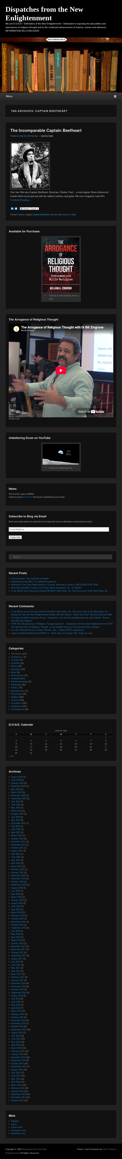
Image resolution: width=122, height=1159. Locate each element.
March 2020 (16, 897)
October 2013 (17, 1100)
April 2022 (15, 832)
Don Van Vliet (56, 215)
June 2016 (16, 1002)
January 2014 (17, 1091)
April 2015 (15, 1045)
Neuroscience (17, 675)
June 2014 (16, 1076)
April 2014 (15, 1082)
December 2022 (18, 823)
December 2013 (18, 1094)
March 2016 (16, 1011)
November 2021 (18, 845)
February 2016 (17, 1014)
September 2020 (18, 885)
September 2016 (18, 992)
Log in (14, 1124)
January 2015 (17, 1054)
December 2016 (18, 983)
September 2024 (18, 798)
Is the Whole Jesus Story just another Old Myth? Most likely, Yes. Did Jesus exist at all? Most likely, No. (59, 591)
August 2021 (17, 851)
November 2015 (18, 1023)
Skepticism (16, 706)
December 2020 (18, 875)
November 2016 (18, 986)
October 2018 (17, 925)
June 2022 (16, 829)
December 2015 (18, 1020)
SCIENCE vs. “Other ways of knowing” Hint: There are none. (65, 633)
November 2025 (18, 786)
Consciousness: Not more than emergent (30, 578)
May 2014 (15, 1079)
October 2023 (17, 814)
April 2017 (15, 971)
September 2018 (18, 928)
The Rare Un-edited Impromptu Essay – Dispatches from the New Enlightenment (48, 618)
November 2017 (18, 949)
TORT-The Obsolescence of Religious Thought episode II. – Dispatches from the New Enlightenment (57, 624)
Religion (14, 697)
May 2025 (15, 789)
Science (15, 700)
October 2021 (17, 848)
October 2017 (17, 952)
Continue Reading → (21, 200)
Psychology (16, 694)
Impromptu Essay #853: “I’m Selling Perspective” (33, 581)
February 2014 (17, 1088)
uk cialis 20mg (17, 630)
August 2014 (17, 1069)
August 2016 (17, 995)
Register (15, 1121)
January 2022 (17, 838)
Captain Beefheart (41, 215)
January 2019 (17, 918)
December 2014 (18, 1057)
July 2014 (15, 1073)
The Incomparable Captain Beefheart (46, 130)
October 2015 (17, 1026)
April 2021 (15, 863)
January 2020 (17, 900)
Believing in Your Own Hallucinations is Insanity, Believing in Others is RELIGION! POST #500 (54, 584)
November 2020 (18, 878)
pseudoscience (18, 691)
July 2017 (15, 962)
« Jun (11, 756)
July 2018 (15, 931)
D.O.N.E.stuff (28, 497)
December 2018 (18, 922)
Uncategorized (17, 709)
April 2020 (15, 894)
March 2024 (16, 811)
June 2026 (16, 780)
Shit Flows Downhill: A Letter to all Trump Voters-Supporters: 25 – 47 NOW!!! (46, 588)
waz (36, 136)
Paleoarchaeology (19, 681)
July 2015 (15, 1036)
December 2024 (18, 795)
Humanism (16, 669)
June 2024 (16, 804)
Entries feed (16, 1127)
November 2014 (18, 1060)
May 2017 (15, 968)
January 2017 (17, 980)
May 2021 (15, 860)
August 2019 (17, 903)
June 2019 (16, 906)
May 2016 (15, 1005)
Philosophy (16, 684)
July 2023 (15, 817)
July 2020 (15, 891)
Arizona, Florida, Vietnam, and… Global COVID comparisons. (56, 630)
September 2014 (18, 1066)
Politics (14, 687)
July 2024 (15, 801)
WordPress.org (18, 1133)
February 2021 (17, 869)
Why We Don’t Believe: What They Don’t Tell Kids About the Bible (82, 614)
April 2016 (15, 1008)
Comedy (15, 660)
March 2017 (16, 974)
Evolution (15, 663)
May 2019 (15, 909)
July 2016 (15, 998)
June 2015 (16, 1039)
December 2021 (18, 841)
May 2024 (15, 807)
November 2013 (18, 1097)
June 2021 (16, 857)
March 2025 (16, 792)
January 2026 (17, 783)
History (14, 666)
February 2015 (17, 1051)
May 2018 (15, 934)
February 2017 (17, 977)
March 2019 (16, 912)
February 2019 (17, 915)
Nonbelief (15, 678)
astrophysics (17, 657)
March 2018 (16, 940)
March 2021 (16, 866)
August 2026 (17, 777)
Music (21, 215)
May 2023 (15, 820)
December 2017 (18, 946)
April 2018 (15, 937)
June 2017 (16, 965)
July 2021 (15, 854)
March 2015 (16, 1048)
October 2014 (17, 1063)
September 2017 (18, 955)
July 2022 (15, 826)
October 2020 (17, 882)
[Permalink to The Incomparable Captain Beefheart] (30, 188)
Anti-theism (16, 654)
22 (106, 747)
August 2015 (17, 1032)
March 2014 (16, 1085)
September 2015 (18, 1029)
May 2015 (15, 1042)
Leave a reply (47, 136)
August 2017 (17, 959)
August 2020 (17, 888)
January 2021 (17, 872)
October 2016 (17, 989)
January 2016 (17, 1017)
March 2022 (16, 835)
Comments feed (18, 1130)
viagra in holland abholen (22, 633)
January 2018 (17, 943)
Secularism (16, 703)
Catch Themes (110, 1149)
